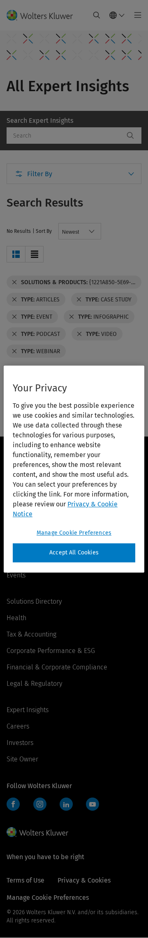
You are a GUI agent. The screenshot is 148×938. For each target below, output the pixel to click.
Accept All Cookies (74, 552)
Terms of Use (25, 880)
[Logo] (43, 15)
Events (16, 575)
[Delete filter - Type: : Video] (79, 333)
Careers (18, 726)
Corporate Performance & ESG (51, 651)
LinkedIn (66, 804)
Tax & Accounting (31, 634)
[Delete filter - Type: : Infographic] (71, 316)
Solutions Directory (34, 601)
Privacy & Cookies (84, 880)
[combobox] (65, 135)
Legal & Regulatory (34, 683)
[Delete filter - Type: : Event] (14, 316)
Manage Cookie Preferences (74, 532)
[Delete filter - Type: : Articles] (14, 299)
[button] (16, 254)
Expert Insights (28, 710)
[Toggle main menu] (135, 15)
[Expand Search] (96, 15)
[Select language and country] (117, 15)
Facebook (13, 804)
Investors (20, 743)
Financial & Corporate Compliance (57, 667)
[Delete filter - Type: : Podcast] (14, 333)
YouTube (92, 804)
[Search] (130, 135)
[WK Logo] (37, 832)
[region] (74, 469)
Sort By (44, 231)
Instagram (39, 804)
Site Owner (22, 759)
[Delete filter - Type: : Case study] (79, 299)
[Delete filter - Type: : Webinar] (14, 351)
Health (16, 618)
